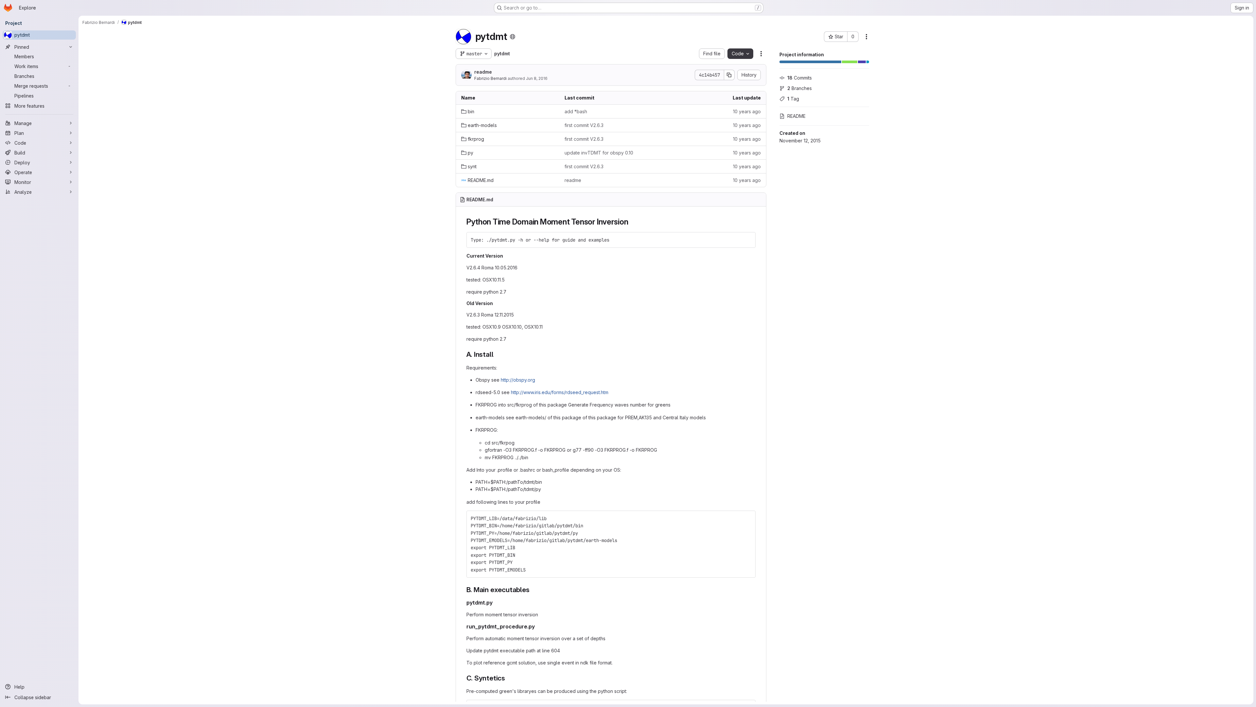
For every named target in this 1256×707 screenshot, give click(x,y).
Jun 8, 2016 (537, 78)
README (796, 116)
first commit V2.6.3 (584, 125)
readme (483, 72)
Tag (793, 98)
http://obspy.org (518, 380)
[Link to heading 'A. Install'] (497, 354)
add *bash (576, 111)
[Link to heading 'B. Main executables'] (533, 590)
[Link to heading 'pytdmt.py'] (495, 602)
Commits (799, 78)
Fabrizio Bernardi (490, 78)
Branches (799, 88)
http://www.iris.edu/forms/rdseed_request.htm (559, 392)
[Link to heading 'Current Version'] (505, 256)
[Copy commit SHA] (729, 75)
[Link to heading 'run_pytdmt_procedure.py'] (538, 626)
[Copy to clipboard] (747, 240)
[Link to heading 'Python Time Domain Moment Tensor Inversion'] (632, 222)
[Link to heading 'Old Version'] (495, 303)
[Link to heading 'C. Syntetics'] (509, 678)
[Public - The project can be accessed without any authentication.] (512, 36)
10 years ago (747, 111)
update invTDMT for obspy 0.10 (599, 152)
